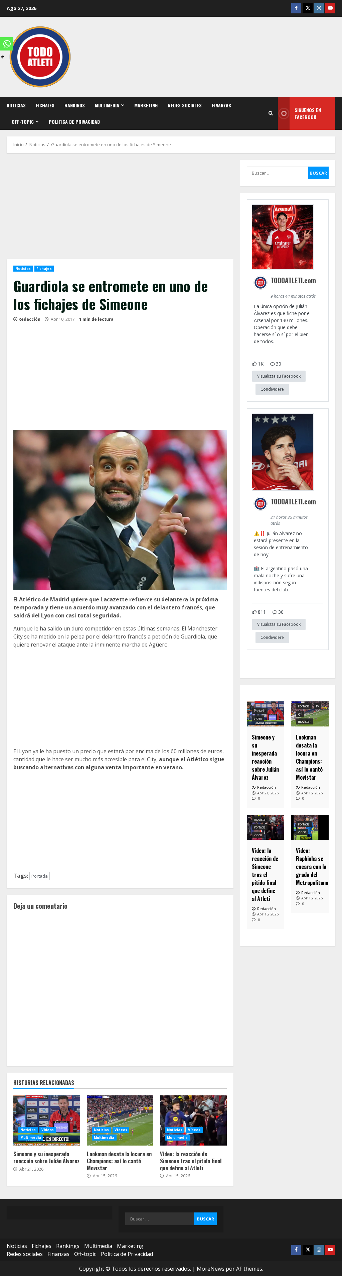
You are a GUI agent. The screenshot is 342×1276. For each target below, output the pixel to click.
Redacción (29, 319)
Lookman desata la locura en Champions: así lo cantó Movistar (120, 1120)
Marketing (146, 105)
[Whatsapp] (6, 44)
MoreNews (210, 1268)
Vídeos (47, 1129)
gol (300, 713)
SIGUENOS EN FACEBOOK (308, 113)
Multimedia (107, 105)
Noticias (16, 105)
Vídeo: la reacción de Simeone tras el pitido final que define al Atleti (193, 1120)
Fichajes (45, 105)
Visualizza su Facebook (279, 376)
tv (317, 706)
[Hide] (2, 57)
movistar (304, 721)
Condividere (272, 389)
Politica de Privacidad (74, 121)
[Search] (271, 113)
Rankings (74, 105)
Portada (39, 876)
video (258, 718)
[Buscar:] (277, 173)
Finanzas (221, 105)
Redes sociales (185, 105)
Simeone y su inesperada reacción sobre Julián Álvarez (46, 1120)
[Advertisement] (120, 209)
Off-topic (23, 121)
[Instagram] (319, 8)
